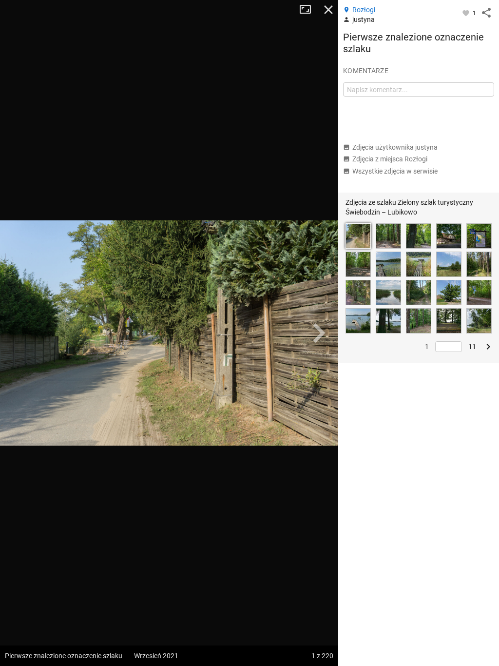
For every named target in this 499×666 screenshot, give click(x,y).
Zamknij (328, 10)
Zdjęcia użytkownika (395, 147)
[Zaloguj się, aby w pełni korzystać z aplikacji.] (466, 13)
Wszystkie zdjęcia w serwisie (395, 171)
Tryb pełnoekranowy (309, 10)
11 (472, 347)
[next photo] (318, 333)
